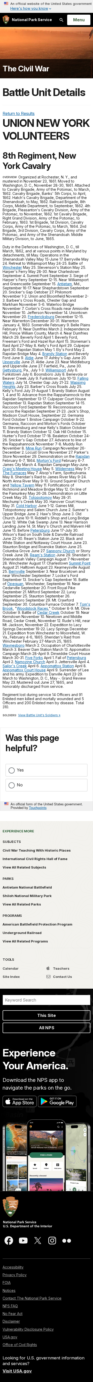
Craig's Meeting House (22, 468)
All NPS (46, 1027)
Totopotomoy (40, 497)
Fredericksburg (41, 316)
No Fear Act (12, 1313)
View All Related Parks (22, 904)
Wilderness (64, 468)
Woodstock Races (32, 608)
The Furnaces (14, 473)
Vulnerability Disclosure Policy (28, 1329)
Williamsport (55, 370)
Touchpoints (38, 807)
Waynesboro (14, 645)
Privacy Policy (15, 1275)
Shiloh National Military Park (27, 896)
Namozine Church (30, 662)
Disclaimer (11, 1321)
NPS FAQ (10, 1306)
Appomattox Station (57, 666)
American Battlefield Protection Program (37, 924)
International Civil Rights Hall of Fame (35, 859)
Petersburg (40, 530)
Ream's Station (42, 555)
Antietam (64, 284)
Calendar (11, 968)
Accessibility (13, 1267)
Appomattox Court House (24, 670)
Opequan (15, 584)
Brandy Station (54, 353)
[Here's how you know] (46, 6)
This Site (46, 1015)
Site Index (11, 977)
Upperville (11, 362)
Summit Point (79, 563)
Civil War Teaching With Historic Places (37, 850)
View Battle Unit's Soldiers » (39, 715)
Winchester (12, 267)
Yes (20, 770)
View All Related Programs (25, 941)
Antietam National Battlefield (27, 887)
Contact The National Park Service (32, 1298)
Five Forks (34, 657)
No (20, 784)
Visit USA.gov (17, 1371)
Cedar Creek (48, 612)
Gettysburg (12, 370)
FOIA (7, 1282)
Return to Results (19, 113)
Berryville (17, 571)
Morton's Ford (49, 460)
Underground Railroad (22, 933)
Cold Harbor (26, 505)
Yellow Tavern (22, 485)
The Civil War (26, 68)
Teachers (60, 968)
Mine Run (34, 448)
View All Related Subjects (24, 867)
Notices (9, 1290)
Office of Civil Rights (20, 1344)
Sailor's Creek (15, 666)
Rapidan (83, 456)
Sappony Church (60, 551)
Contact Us (62, 977)
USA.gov (10, 1337)
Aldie (29, 358)
